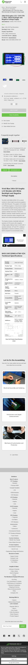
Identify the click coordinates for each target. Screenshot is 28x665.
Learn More (15, 455)
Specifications (12, 37)
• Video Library (14, 571)
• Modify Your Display (14, 540)
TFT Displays (14, 481)
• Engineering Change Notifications (14, 551)
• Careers (14, 600)
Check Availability (14, 115)
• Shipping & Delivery (14, 587)
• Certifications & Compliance (14, 583)
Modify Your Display (9, 123)
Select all (5, 170)
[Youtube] (9, 636)
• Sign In (14, 608)
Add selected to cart (15, 170)
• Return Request (14, 614)
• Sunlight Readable (14, 488)
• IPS (14, 490)
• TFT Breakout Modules (14, 533)
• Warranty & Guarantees (14, 585)
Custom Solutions (14, 538)
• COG (14, 504)
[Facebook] (4, 636)
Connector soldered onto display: (14, 93)
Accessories (14, 524)
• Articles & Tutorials (14, 569)
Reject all (14, 659)
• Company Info (14, 593)
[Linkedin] (14, 636)
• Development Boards (14, 531)
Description (14, 176)
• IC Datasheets (14, 560)
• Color (14, 513)
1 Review (14, 180)
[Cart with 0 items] (21, 2)
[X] (19, 636)
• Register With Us (14, 606)
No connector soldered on (11, 96)
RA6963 (14, 35)
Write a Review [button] (17, 21)
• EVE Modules (14, 495)
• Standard (14, 483)
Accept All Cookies (14, 662)
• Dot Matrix (14, 519)
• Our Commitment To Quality (14, 581)
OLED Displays (14, 506)
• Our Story (14, 579)
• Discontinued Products (14, 546)
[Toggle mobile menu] (25, 2)
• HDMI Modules (14, 492)
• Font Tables (14, 562)
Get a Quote (7, 120)
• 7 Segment (14, 517)
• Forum (14, 575)
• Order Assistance (14, 612)
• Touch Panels (14, 535)
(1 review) (11, 21)
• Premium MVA (14, 485)
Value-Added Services (9, 126)
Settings (14, 656)
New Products (14, 479)
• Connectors (14, 528)
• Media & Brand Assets (14, 602)
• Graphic (14, 501)
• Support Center (14, 556)
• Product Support (14, 616)
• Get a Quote (14, 610)
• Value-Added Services (14, 542)
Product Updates (14, 544)
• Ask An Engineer (14, 573)
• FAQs (14, 591)
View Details (6, 151)
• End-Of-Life (14, 549)
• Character (14, 499)
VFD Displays (14, 515)
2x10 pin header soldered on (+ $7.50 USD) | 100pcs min (15, 99)
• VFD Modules (14, 522)
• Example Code (14, 558)
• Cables (14, 526)
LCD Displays (14, 497)
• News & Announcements (14, 589)
